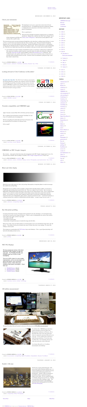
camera (14, 159)
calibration (14, 63)
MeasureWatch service (38, 52)
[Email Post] (23, 62)
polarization (63, 139)
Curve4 (61, 114)
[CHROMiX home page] (77, 3)
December (65, 53)
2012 (62, 72)
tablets (61, 154)
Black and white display (9, 168)
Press (61, 141)
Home (29, 398)
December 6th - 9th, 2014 (9, 80)
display (24, 159)
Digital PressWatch (26, 355)
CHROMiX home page (65, 20)
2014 (62, 51)
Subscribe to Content (51, 7)
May (64, 62)
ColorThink (9, 142)
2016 (62, 47)
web (61, 160)
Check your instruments (9, 20)
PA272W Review (11, 269)
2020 (62, 38)
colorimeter (25, 63)
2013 (62, 69)
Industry (14, 97)
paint (61, 135)
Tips (34, 63)
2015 (62, 49)
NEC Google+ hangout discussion (35, 155)
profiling (9, 236)
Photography (34, 159)
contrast (62, 108)
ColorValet (62, 106)
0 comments (51, 61)
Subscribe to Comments (52, 8)
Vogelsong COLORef (16, 52)
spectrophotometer (41, 159)
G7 (61, 122)
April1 (61, 83)
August (64, 60)
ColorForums (63, 26)
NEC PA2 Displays (8, 245)
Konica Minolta (63, 129)
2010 (62, 76)
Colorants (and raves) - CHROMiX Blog (26, 406)
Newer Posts (5, 398)
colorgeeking (16, 201)
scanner (62, 150)
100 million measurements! (10, 289)
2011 (62, 74)
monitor (28, 159)
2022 (62, 34)
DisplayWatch (34, 355)
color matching (63, 95)
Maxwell (30, 63)
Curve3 (14, 142)
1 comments (51, 96)
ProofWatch (45, 355)
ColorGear (19, 63)
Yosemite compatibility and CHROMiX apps (16, 106)
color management (64, 93)
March (64, 64)
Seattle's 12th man (7, 364)
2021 (62, 36)
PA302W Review (11, 271)
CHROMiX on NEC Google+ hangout (14, 150)
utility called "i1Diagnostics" (29, 37)
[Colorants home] (22, 5)
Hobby (15, 393)
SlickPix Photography (37, 383)
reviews (18, 280)
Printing (62, 143)
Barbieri (9, 63)
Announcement (10, 355)
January (64, 67)
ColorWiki (62, 24)
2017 (62, 45)
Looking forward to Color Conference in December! (18, 72)
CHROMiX (9, 97)
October (64, 58)
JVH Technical (22, 229)
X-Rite (36, 63)
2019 (62, 40)
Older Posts (51, 398)
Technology (23, 280)
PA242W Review (11, 268)
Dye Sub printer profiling (10, 210)
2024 (62, 32)
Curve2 (61, 110)
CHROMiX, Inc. (8, 406)
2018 (62, 43)
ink (61, 127)
